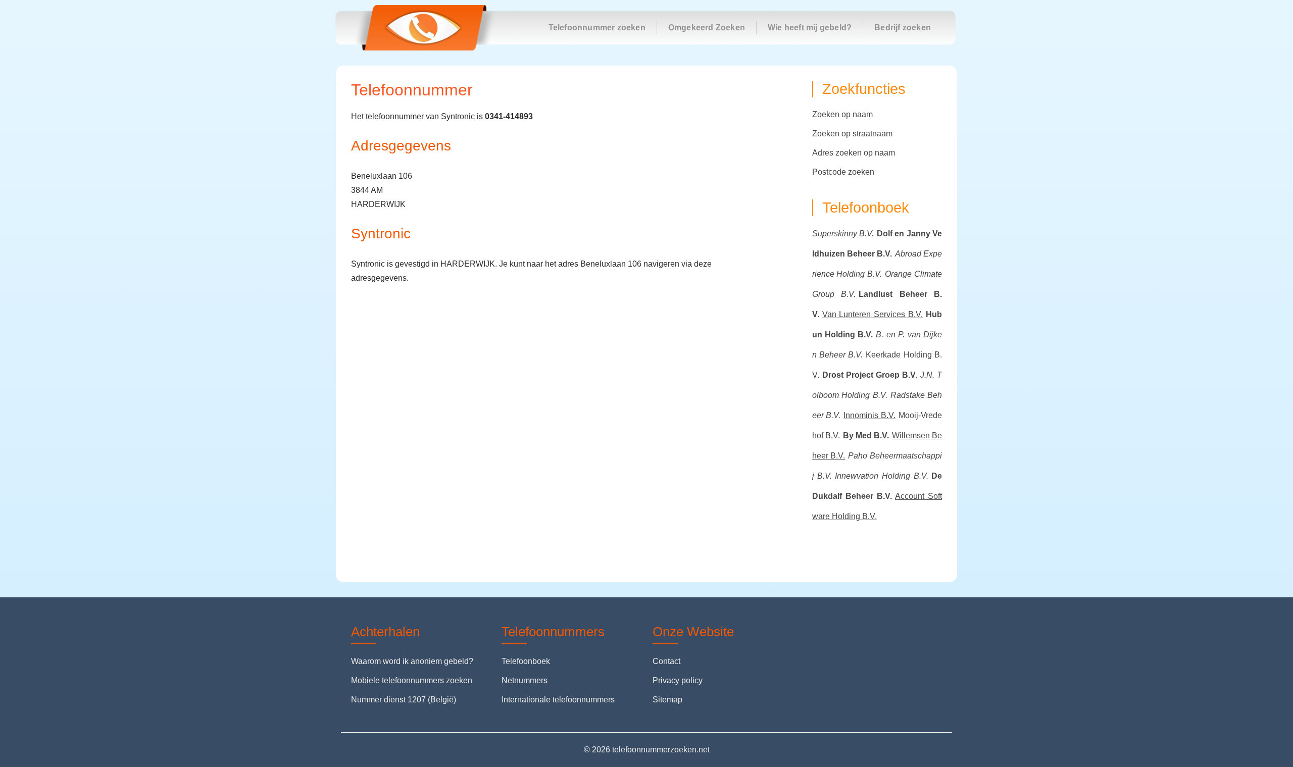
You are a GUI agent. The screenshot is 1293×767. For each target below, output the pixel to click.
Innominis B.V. (869, 415)
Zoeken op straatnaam (852, 133)
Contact (666, 661)
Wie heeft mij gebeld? (810, 27)
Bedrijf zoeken (902, 27)
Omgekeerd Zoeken (706, 27)
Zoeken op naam (842, 114)
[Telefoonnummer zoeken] (423, 28)
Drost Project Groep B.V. (869, 375)
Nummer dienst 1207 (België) (403, 699)
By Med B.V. (866, 435)
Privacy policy (678, 680)
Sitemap (667, 699)
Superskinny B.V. (843, 233)
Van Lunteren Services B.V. (872, 314)
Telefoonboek (526, 661)
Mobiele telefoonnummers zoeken (411, 680)
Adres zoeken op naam (853, 152)
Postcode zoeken (843, 172)
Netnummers (525, 680)
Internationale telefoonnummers (558, 699)
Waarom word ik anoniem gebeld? (412, 661)
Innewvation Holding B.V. (881, 476)
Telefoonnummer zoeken (597, 27)
